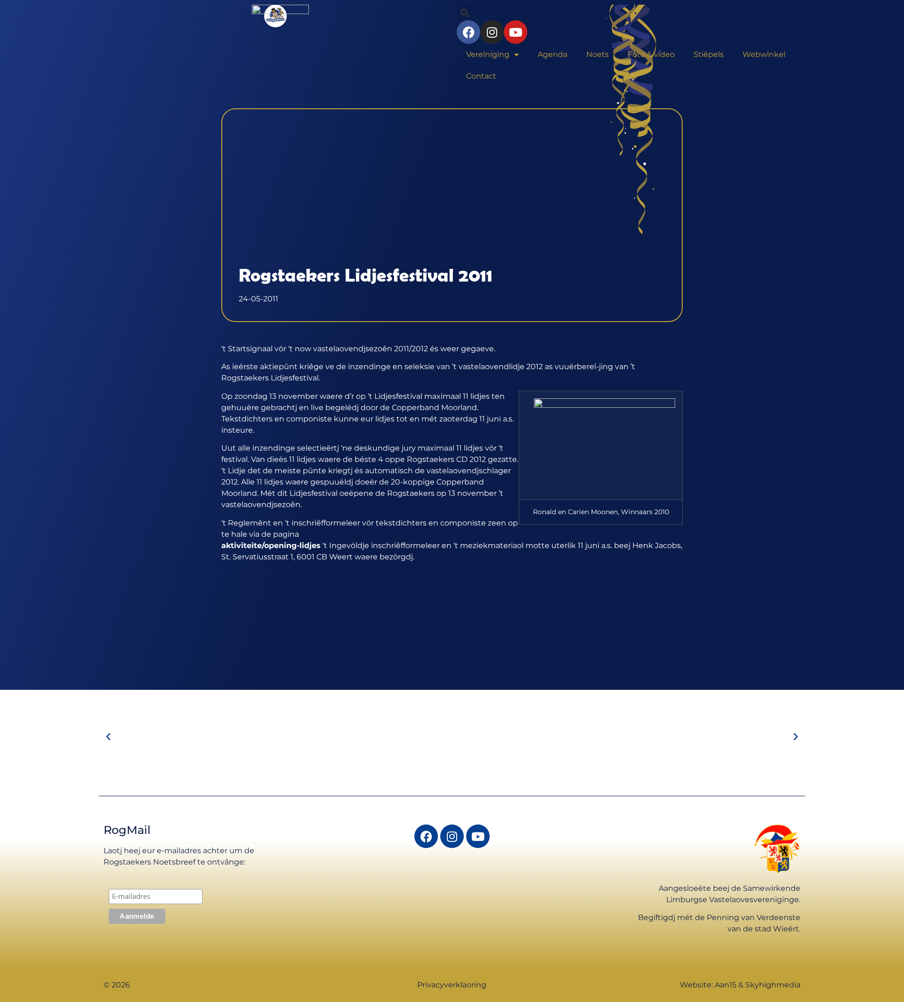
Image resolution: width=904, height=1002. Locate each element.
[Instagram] (452, 836)
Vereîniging (487, 54)
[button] (108, 737)
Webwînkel (764, 54)
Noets (597, 54)
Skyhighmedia (772, 984)
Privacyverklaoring (451, 984)
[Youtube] (478, 836)
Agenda (552, 54)
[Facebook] (426, 836)
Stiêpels (709, 54)
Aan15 (725, 984)
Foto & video (651, 54)
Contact (481, 76)
